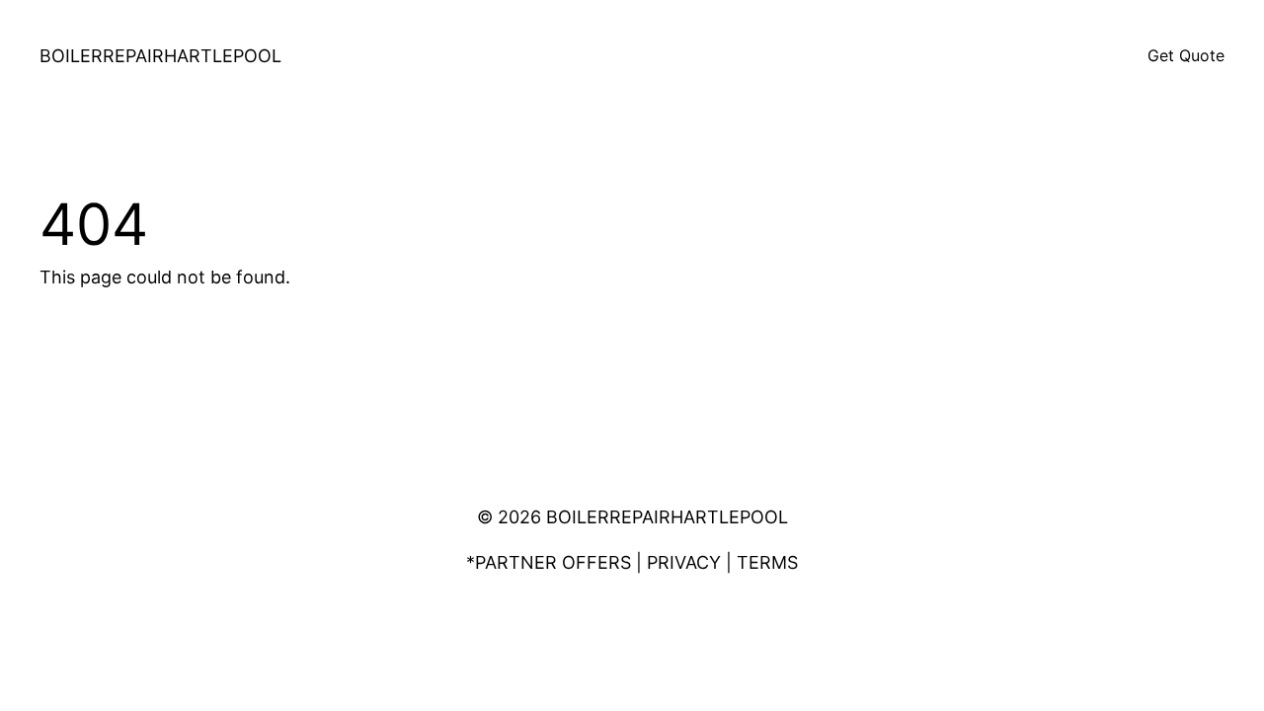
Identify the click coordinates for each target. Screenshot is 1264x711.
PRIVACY (684, 562)
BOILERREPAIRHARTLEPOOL (160, 55)
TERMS (767, 562)
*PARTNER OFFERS (548, 562)
